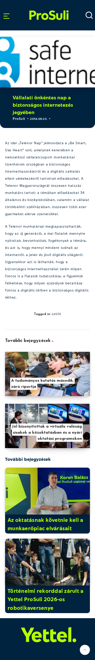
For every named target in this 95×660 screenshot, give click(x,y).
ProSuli (49, 8)
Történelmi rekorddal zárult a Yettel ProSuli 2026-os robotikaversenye (45, 599)
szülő (56, 313)
